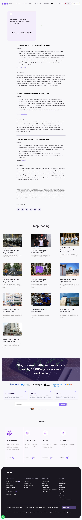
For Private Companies (28, 485)
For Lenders (26, 487)
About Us (61, 481)
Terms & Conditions (10, 507)
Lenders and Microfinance (47, 491)
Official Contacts (62, 497)
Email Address (19, 404)
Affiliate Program (62, 493)
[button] (11, 457)
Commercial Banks (45, 481)
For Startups (26, 481)
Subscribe (63, 404)
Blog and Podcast (62, 487)
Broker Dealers (44, 483)
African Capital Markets (44, 3)
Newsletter (61, 489)
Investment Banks (45, 487)
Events (60, 485)
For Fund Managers (27, 483)
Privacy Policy (19, 507)
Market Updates (62, 483)
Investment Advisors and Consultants (49, 489)
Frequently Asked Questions (65, 501)
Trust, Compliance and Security (65, 499)
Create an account (76, 3)
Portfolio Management (10, 485)
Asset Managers (45, 485)
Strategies (8, 483)
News (36, 3)
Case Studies (62, 491)
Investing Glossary (63, 495)
